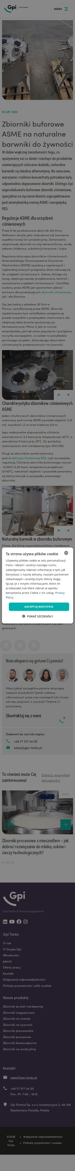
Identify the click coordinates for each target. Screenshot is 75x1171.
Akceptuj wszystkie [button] (38, 606)
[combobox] (66, 553)
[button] (37, 616)
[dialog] (37, 586)
